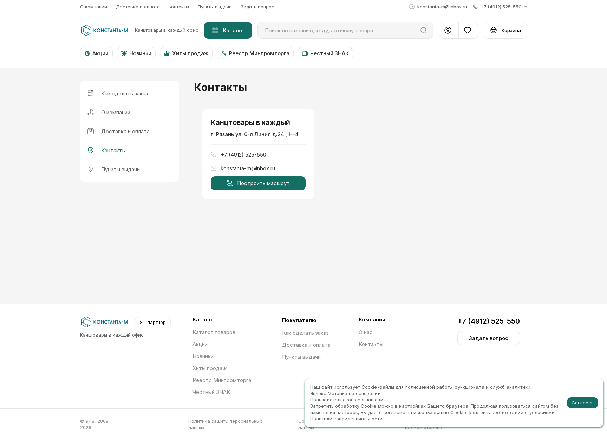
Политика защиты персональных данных (225, 424)
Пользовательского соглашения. (348, 399)
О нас (366, 332)
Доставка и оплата (138, 6)
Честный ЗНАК (211, 392)
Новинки (203, 356)
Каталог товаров (213, 332)
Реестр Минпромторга (221, 380)
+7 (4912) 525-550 (488, 321)
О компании (93, 6)
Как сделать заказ (305, 333)
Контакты (179, 6)
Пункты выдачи (215, 6)
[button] (500, 7)
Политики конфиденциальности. (347, 418)
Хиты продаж (209, 368)
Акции (200, 344)
